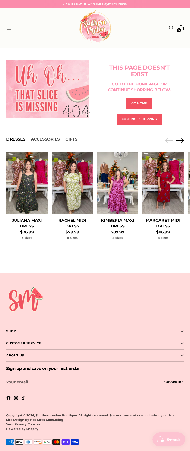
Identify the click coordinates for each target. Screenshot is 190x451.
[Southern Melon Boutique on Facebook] (9, 399)
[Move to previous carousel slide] (169, 141)
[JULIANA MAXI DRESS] (27, 183)
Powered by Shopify (22, 429)
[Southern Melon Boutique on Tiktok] (24, 399)
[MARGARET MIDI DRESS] (163, 183)
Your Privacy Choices (23, 424)
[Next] (147, 4)
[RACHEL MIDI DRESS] (72, 183)
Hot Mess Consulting (46, 420)
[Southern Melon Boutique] (95, 28)
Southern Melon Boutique (56, 415)
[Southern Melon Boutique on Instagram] (16, 399)
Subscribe (174, 382)
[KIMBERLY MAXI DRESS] (118, 183)
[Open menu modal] (8, 28)
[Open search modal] (171, 28)
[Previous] (43, 4)
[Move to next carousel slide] (180, 140)
